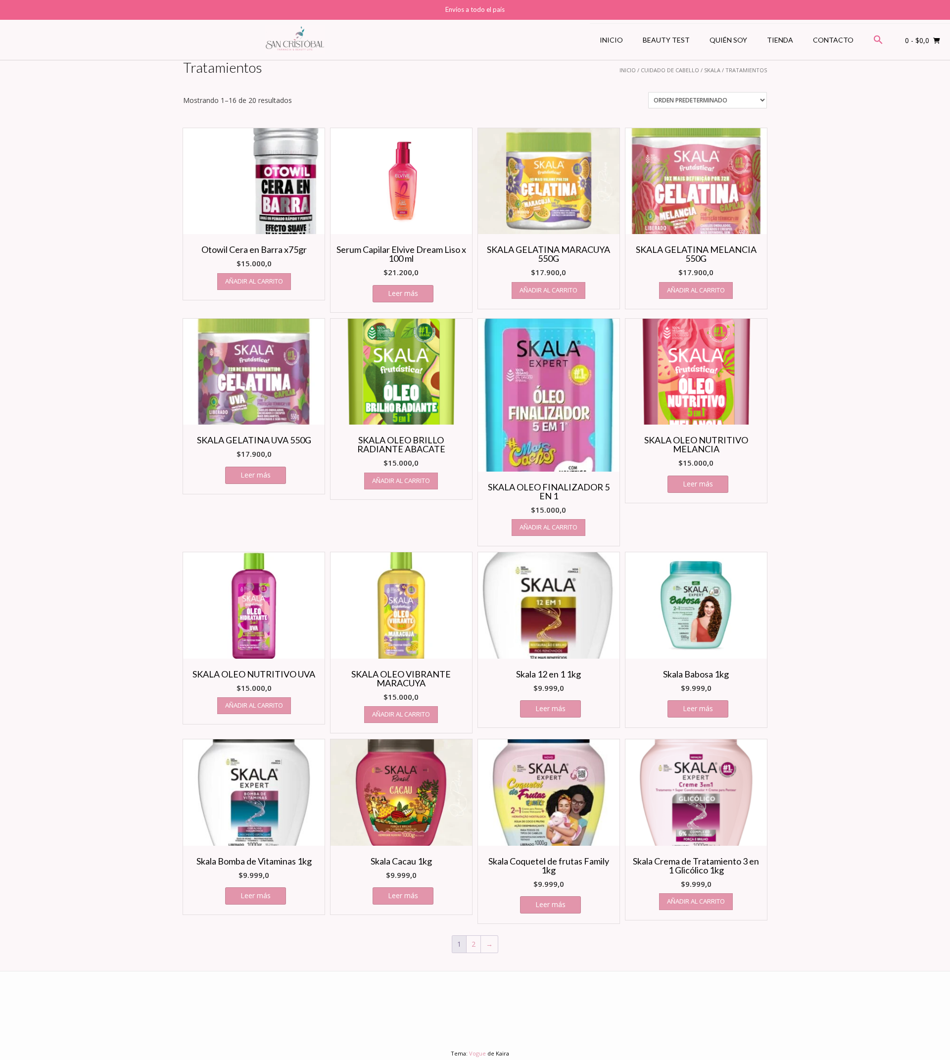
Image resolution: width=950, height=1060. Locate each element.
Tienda (780, 40)
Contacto (833, 40)
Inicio (611, 40)
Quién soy (728, 40)
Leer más (403, 293)
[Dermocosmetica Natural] (295, 40)
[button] (878, 40)
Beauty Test (666, 40)
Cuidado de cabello (670, 70)
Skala (712, 70)
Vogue (477, 1053)
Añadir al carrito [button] (254, 281)
